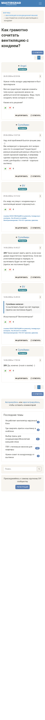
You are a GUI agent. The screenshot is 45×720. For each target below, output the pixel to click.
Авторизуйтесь (11, 402)
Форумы (6, 13)
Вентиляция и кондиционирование (22, 15)
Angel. (23, 65)
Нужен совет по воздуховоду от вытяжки (19, 455)
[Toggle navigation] (40, 3)
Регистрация (22, 487)
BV (23, 185)
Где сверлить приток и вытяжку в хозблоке (20, 429)
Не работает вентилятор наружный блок (21, 422)
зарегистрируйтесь (31, 402)
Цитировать (22, 115)
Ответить (38, 52)
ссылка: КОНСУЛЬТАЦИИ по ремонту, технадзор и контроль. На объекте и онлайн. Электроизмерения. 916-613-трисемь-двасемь (21, 218)
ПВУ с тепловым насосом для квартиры (18, 448)
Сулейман (23, 124)
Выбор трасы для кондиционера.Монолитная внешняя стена (17, 439)
